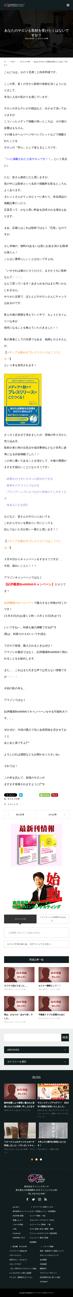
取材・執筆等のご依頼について (52, 1251)
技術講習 (33, 1242)
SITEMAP (44, 1282)
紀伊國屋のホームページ (19, 602)
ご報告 (53, 1113)
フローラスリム (15, 1255)
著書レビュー (18, 1220)
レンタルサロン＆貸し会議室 (20, 1273)
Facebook (17, 1233)
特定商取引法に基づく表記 (50, 1277)
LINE (15, 1229)
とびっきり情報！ (22, 1149)
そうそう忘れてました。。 (16, 985)
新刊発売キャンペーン (21, 1211)
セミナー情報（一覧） (38, 1216)
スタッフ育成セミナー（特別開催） (43, 1211)
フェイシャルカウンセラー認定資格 (45, 1233)
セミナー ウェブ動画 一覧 (40, 1224)
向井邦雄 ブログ (21, 1238)
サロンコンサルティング (49, 1255)
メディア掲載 (48, 1246)
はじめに (16, 1207)
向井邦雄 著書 (18, 1216)
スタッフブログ (15, 1264)
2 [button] (36, 1159)
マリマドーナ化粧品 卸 (18, 1251)
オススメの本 (43, 38)
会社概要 (43, 1260)
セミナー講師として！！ (50, 985)
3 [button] (41, 1159)
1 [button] (32, 1159)
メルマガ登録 (18, 1224)
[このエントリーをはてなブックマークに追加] (21, 795)
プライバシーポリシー (48, 1273)
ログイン (34, 944)
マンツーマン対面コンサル (43, 1207)
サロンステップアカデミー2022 (42, 1220)
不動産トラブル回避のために (52, 1014)
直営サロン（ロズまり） (18, 1260)
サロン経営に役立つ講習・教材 (41, 1229)
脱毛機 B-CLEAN (20, 1246)
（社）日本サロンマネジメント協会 (24, 1268)
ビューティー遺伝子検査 (39, 1238)
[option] (37, 1119)
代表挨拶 (43, 1264)
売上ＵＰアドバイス (23, 1110)
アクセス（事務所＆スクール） (21, 1277)
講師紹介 (43, 1268)
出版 (56, 1149)
